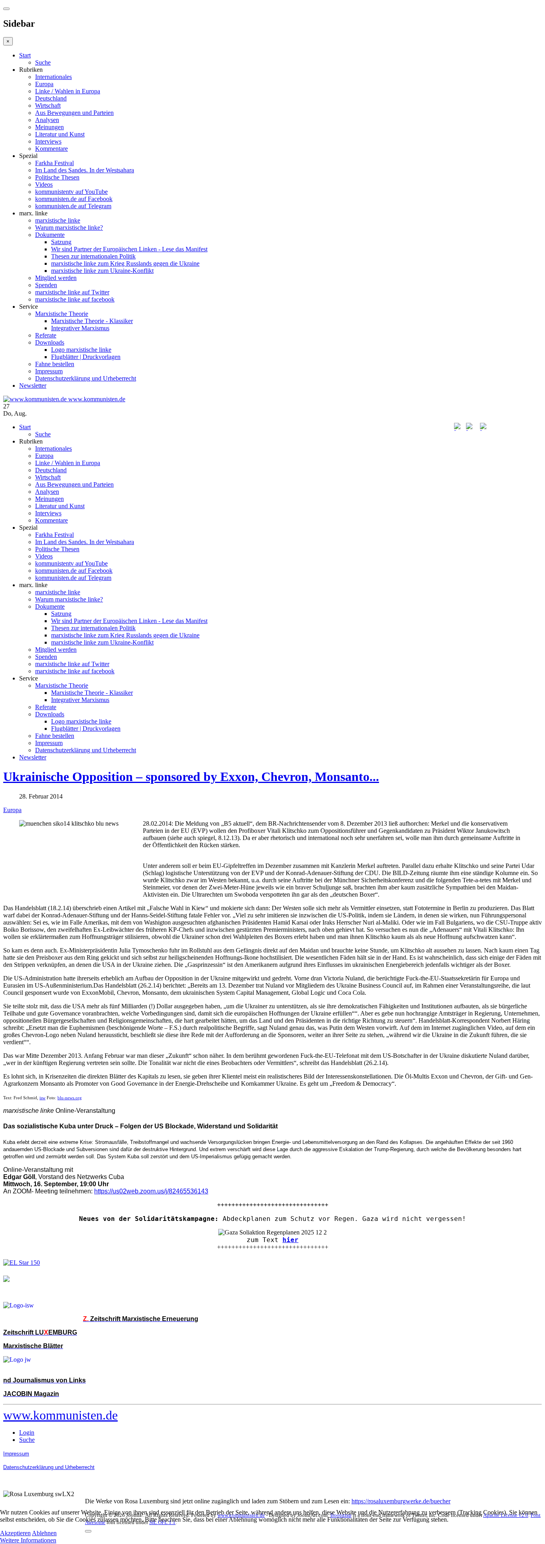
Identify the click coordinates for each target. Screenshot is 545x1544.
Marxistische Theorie (61, 313)
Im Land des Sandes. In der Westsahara (84, 170)
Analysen (47, 119)
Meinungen (49, 127)
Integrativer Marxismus (80, 328)
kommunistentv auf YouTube (71, 191)
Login (26, 1432)
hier (290, 1240)
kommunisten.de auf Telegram (73, 206)
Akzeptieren (15, 1533)
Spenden (46, 285)
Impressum (49, 371)
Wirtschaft (48, 105)
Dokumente (50, 234)
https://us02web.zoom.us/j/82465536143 (151, 1191)
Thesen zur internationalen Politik (93, 256)
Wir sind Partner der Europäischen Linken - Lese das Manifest (129, 249)
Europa (44, 84)
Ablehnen (44, 1533)
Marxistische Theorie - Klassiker (92, 320)
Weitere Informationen (28, 1540)
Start (25, 55)
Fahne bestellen (54, 364)
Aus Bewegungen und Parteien (74, 112)
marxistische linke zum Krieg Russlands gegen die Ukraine (125, 263)
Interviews (48, 141)
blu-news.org (69, 1098)
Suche (43, 62)
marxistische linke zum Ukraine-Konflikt (102, 270)
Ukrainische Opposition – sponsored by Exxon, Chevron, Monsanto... (191, 776)
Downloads (49, 342)
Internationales (53, 76)
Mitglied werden (56, 277)
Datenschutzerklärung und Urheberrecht (85, 378)
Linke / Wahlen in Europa (67, 91)
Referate (45, 335)
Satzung (61, 242)
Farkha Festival (54, 163)
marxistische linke (57, 220)
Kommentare (51, 148)
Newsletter (32, 385)
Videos (44, 184)
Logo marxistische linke (81, 349)
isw (42, 1098)
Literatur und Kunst (60, 134)
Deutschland (51, 98)
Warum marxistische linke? (69, 227)
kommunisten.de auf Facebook (74, 198)
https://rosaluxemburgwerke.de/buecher (400, 1501)
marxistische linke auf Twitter (72, 292)
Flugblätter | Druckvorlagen (85, 356)
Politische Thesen (57, 177)
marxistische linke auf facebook (75, 299)
